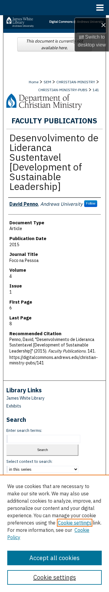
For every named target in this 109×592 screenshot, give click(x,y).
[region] (54, 533)
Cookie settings (74, 523)
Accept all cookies (54, 558)
